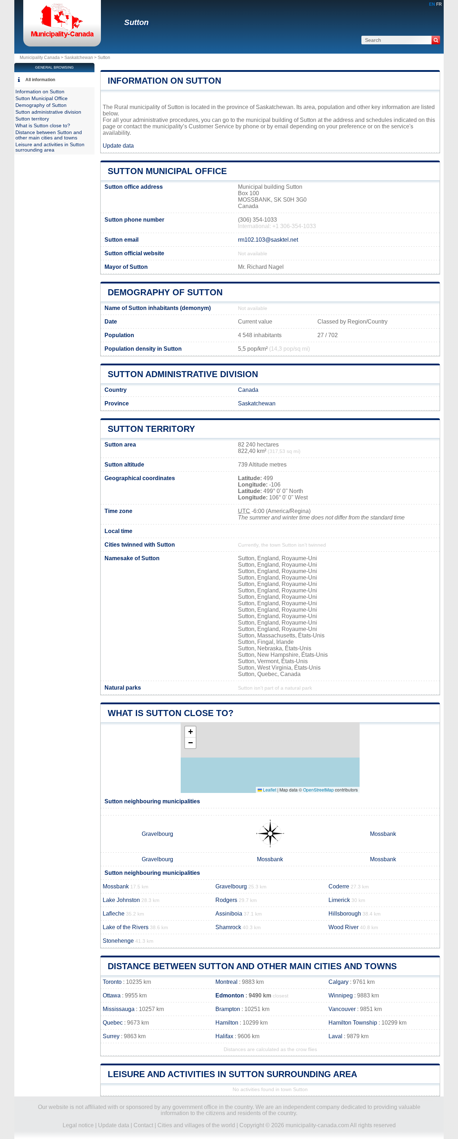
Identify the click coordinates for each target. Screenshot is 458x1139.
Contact (143, 1125)
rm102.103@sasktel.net (268, 240)
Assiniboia (228, 914)
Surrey (111, 1036)
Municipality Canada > (42, 57)
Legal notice (78, 1125)
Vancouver (342, 1009)
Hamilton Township (352, 1023)
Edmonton (229, 995)
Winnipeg (340, 995)
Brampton (227, 1009)
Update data (118, 146)
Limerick (339, 900)
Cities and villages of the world (196, 1125)
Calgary (338, 982)
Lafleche (114, 914)
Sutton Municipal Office (167, 171)
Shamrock (228, 927)
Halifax (224, 1036)
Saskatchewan (78, 57)
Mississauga (119, 1009)
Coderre (338, 886)
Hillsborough (344, 914)
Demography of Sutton (165, 292)
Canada (248, 390)
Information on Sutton (164, 80)
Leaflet (269, 790)
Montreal (226, 982)
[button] (190, 732)
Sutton (136, 22)
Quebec (113, 1023)
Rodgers (226, 900)
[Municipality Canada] (62, 37)
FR (439, 4)
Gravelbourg (157, 834)
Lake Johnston (121, 900)
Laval (335, 1036)
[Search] (436, 40)
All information (40, 79)
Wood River (343, 927)
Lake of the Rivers (125, 927)
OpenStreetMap (318, 790)
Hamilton (226, 1023)
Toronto (112, 982)
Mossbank (383, 834)
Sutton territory (151, 429)
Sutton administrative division (183, 374)
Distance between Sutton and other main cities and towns (252, 966)
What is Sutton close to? (171, 713)
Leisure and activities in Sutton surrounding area (232, 1074)
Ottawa (112, 995)
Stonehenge (118, 941)
